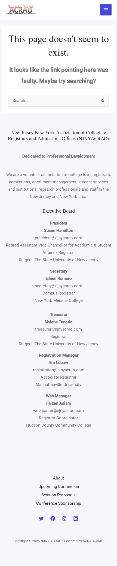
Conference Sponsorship (58, 503)
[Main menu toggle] (106, 9)
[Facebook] (52, 518)
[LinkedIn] (75, 518)
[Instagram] (64, 518)
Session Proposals (58, 495)
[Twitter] (41, 518)
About (58, 478)
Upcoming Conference (58, 486)
